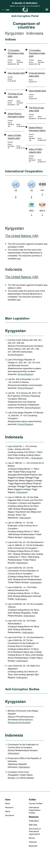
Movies (32, 838)
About (7, 811)
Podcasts (33, 841)
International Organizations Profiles (35, 810)
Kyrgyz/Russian (15, 354)
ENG (7, 10)
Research (9, 807)
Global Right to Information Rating (16, 115)
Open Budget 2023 (16, 73)
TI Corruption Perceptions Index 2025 (16, 53)
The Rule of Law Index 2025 (15, 95)
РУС (3, 10)
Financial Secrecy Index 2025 (37, 74)
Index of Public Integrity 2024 (14, 137)
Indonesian (37, 457)
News (7, 803)
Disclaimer (9, 815)
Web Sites (33, 824)
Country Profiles (35, 803)
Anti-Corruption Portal (25, 16)
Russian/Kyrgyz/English (19, 722)
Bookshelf (33, 845)
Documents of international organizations (35, 831)
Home (7, 799)
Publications (34, 820)
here (19, 258)
